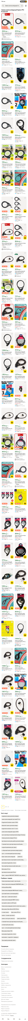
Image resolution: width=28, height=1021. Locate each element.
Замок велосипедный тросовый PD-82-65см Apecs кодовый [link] (20, 509)
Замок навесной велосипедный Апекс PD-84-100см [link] (7, 614)
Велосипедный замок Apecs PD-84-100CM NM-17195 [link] (20, 614)
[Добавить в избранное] (12, 15)
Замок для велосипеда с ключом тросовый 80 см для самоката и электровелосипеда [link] (7, 164)
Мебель (3, 969)
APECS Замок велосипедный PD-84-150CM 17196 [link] (7, 668)
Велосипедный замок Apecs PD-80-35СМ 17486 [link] (7, 272)
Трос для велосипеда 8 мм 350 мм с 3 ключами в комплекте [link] (20, 797)
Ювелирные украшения (6, 1001)
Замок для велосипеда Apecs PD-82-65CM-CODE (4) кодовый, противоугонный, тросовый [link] (20, 694)
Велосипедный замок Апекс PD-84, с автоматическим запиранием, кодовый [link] (7, 588)
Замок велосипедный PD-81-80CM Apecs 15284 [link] (20, 33)
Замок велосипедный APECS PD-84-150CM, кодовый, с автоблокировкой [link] (7, 744)
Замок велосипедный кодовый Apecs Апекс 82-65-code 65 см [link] (20, 352)
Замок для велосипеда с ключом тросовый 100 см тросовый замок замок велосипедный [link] (7, 190)
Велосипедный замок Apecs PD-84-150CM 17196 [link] (20, 377)
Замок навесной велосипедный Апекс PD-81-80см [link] (7, 62)
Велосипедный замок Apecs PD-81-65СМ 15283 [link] (20, 299)
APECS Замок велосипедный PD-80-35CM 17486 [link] (7, 428)
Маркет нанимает (5, 1008)
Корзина (19, 1019)
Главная (3, 1019)
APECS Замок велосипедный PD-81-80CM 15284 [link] (20, 62)
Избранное (14, 1019)
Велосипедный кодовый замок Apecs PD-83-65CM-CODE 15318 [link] (7, 771)
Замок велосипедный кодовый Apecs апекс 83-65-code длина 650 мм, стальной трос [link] (20, 563)
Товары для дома (5, 979)
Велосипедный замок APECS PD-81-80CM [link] (7, 137)
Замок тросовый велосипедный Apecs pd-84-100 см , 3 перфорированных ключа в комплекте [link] (20, 401)
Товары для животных (6, 995)
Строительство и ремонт (7, 997)
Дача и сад (3, 987)
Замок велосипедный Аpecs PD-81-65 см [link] (20, 272)
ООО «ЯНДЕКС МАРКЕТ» (11, 1013)
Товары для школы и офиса (7, 991)
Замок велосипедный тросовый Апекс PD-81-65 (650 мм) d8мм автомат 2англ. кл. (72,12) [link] (7, 562)
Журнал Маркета (5, 1010)
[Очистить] (22, 6)
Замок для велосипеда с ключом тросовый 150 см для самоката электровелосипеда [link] (7, 454)
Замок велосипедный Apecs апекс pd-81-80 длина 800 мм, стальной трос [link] (20, 87)
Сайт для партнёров (6, 955)
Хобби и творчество (6, 985)
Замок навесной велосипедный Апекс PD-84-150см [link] (20, 668)
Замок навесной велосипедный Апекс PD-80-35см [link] (20, 324)
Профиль (25, 1019)
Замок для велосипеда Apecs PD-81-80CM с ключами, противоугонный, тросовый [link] (20, 113)
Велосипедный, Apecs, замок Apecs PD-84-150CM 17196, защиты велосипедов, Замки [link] (7, 324)
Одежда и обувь (5, 977)
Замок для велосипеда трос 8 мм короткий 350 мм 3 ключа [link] (20, 718)
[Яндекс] (12, 1015)
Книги (2, 989)
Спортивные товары (6, 993)
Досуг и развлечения (6, 967)
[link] (10, 816)
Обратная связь (5, 1006)
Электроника (4, 975)
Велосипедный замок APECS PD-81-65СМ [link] (7, 377)
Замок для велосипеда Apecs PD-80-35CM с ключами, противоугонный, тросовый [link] (7, 401)
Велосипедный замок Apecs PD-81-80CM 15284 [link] (7, 87)
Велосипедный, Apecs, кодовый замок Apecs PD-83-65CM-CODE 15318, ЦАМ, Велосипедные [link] (20, 454)
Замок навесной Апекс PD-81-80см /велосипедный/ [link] (20, 138)
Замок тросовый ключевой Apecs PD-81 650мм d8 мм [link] (20, 641)
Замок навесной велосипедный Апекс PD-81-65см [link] (20, 190)
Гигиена (3, 973)
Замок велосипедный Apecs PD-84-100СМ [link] (7, 536)
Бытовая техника (5, 971)
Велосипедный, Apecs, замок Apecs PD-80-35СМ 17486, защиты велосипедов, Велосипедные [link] (7, 244)
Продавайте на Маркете (7, 951)
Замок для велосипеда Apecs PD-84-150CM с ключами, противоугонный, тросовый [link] (20, 771)
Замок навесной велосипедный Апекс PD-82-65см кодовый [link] (7, 482)
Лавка (8, 1019)
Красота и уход (4, 983)
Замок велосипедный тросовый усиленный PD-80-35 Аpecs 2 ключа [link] (7, 641)
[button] (26, 6)
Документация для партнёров (8, 953)
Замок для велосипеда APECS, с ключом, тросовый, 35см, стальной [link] (7, 299)
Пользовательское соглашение (8, 1004)
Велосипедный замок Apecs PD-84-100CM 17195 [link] (20, 482)
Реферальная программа (7, 961)
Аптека (3, 981)
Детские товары (5, 999)
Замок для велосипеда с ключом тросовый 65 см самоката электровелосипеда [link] (20, 164)
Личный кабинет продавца (7, 949)
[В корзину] (12, 27)
